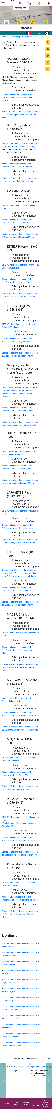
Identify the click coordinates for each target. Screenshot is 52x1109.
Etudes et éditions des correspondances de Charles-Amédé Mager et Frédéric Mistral (20, 667)
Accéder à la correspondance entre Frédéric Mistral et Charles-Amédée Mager (18, 650)
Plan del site (16, 1103)
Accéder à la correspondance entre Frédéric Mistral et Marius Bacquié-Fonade (17, 97)
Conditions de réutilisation (35, 1103)
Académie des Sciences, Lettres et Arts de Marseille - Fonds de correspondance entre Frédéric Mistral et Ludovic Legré (20, 573)
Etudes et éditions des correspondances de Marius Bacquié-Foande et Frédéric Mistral (20, 114)
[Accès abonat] (48, 3)
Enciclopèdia (18, 36)
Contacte (6, 1103)
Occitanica (6, 36)
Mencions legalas (26, 1103)
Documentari (31, 36)
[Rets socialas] (39, 3)
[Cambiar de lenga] (29, 3)
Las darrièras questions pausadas (45, 1103)
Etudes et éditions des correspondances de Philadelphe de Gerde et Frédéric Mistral (20, 914)
